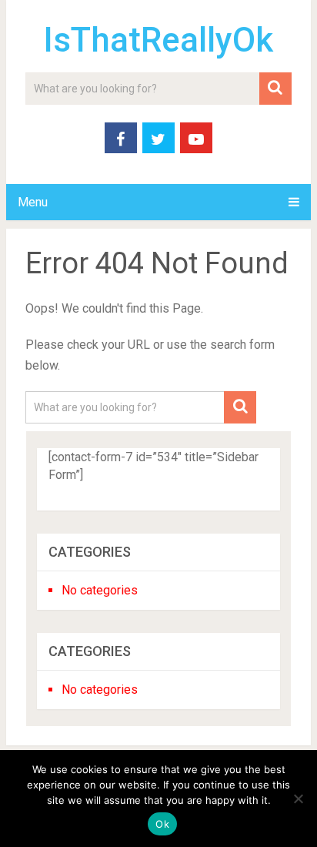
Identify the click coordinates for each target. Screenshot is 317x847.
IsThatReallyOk (158, 40)
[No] (297, 798)
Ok (162, 824)
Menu (33, 202)
